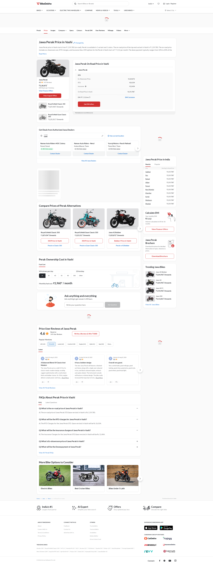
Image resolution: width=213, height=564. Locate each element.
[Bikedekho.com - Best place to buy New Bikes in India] (44, 3)
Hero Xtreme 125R (42, 551)
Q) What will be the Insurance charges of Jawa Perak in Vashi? (65, 430)
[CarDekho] (150, 538)
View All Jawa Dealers (88, 161)
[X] (164, 561)
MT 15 (63, 548)
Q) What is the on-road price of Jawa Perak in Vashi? (61, 408)
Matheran (148, 200)
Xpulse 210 (99, 548)
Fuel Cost (42, 264)
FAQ (40, 402)
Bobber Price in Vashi (122, 241)
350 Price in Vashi (55, 241)
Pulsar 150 (73, 551)
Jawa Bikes (155, 304)
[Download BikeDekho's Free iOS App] (150, 527)
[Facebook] (159, 561)
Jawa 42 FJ (159, 288)
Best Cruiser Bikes (82, 488)
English (150, 3)
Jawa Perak (43, 80)
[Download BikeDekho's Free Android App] (166, 527)
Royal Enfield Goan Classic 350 (57, 115)
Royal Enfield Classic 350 (56, 104)
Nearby (148, 164)
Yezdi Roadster (116, 548)
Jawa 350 (159, 296)
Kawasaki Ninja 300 (91, 551)
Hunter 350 (40, 548)
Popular (157, 164)
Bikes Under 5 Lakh (117, 488)
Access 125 (83, 548)
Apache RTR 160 (54, 551)
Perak (39, 30)
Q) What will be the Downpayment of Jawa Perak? (60, 447)
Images (53, 30)
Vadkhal (148, 172)
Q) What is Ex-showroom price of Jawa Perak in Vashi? (61, 441)
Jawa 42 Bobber (115, 232)
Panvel (147, 186)
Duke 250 (81, 551)
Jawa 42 (158, 280)
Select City (170, 10)
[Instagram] (175, 561)
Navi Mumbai (149, 189)
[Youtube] (170, 561)
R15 (77, 548)
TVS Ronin (91, 548)
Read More (42, 54)
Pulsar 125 (107, 548)
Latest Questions (51, 402)
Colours (79, 30)
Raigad (147, 179)
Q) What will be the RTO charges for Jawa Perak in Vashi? (63, 419)
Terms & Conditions (43, 532)
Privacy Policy (42, 536)
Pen (146, 175)
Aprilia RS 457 (64, 551)
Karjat (147, 197)
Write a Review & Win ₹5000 (85, 334)
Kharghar (148, 193)
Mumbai (148, 204)
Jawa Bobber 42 (102, 551)
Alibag (147, 182)
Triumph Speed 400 (127, 548)
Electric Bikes (46, 488)
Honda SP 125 (70, 548)
